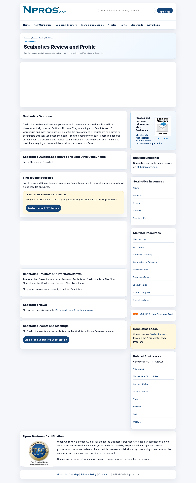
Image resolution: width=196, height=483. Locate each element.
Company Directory (66, 25)
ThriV (135, 399)
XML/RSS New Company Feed (156, 314)
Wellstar (137, 406)
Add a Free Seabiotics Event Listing (46, 339)
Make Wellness (140, 391)
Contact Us (104, 474)
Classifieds (137, 25)
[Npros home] (46, 12)
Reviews (137, 210)
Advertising (153, 25)
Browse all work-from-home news (74, 310)
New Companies (43, 25)
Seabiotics (49, 38)
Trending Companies (92, 25)
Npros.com (27, 38)
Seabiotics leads (158, 334)
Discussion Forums (142, 277)
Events (136, 203)
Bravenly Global (140, 384)
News (124, 25)
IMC (135, 414)
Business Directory (38, 38)
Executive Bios (140, 285)
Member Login (140, 239)
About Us (61, 474)
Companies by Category (145, 262)
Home (26, 25)
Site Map (74, 474)
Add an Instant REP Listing (43, 208)
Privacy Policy (88, 474)
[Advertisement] (98, 85)
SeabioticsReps (140, 218)
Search (165, 12)
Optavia (137, 422)
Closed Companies (142, 292)
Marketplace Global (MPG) (146, 376)
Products (137, 195)
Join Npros (138, 247)
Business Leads (141, 269)
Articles (112, 25)
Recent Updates (141, 300)
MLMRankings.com (147, 167)
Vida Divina (138, 369)
